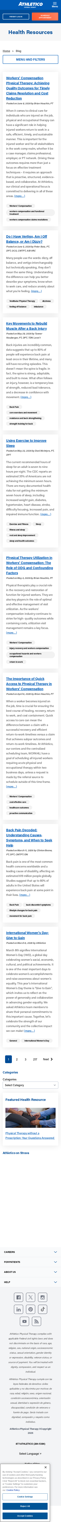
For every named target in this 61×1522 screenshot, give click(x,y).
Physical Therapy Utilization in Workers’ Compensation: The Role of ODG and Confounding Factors (29, 565)
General (13, 1040)
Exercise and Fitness (18, 524)
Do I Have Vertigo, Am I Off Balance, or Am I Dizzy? (26, 239)
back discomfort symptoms (38, 904)
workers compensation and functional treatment (26, 212)
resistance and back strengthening (25, 418)
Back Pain (14, 407)
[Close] (45, 1467)
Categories (9, 1079)
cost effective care (17, 802)
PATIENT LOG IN (16, 16)
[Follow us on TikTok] (42, 1309)
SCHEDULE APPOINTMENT (45, 16)
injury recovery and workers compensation (29, 648)
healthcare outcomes (19, 807)
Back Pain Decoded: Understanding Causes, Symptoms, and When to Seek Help (29, 837)
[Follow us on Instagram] (42, 1297)
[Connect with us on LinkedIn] (18, 1309)
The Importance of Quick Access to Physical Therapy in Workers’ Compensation (29, 683)
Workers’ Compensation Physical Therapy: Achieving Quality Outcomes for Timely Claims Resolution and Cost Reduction (28, 88)
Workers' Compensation (20, 205)
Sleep (38, 524)
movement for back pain (20, 916)
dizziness (46, 301)
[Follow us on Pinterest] (30, 1309)
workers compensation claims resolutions (28, 219)
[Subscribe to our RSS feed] (36, 1321)
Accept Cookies (25, 1516)
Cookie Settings (25, 1497)
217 (35, 1059)
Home (6, 51)
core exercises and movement (23, 412)
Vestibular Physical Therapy (22, 301)
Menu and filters (30, 59)
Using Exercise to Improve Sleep (26, 443)
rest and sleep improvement (22, 535)
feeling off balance (17, 306)
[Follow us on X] (30, 1297)
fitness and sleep (17, 529)
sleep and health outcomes (21, 540)
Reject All (25, 1506)
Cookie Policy (13, 1490)
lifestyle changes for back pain (23, 910)
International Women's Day (36, 1040)
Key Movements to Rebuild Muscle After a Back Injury (26, 326)
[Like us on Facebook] (18, 1297)
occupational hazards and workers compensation (25, 655)
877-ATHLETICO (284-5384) (30, 1443)
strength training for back (21, 423)
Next (46, 1060)
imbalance (38, 306)
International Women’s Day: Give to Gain (27, 935)
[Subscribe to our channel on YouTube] (24, 1321)
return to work (16, 661)
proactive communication (20, 813)
